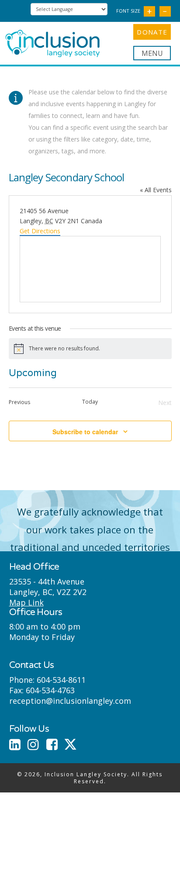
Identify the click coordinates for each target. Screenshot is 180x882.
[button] (152, 53)
